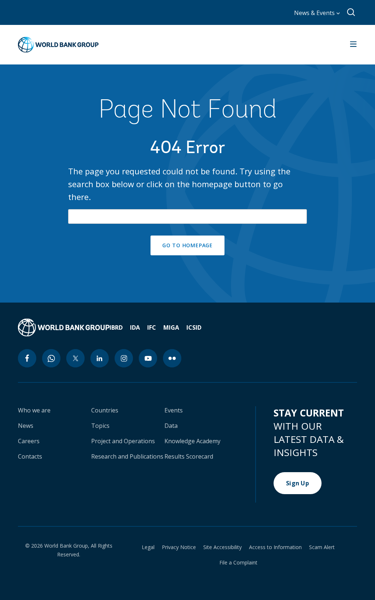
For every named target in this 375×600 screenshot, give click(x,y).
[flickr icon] (172, 358)
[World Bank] (63, 327)
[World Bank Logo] (58, 45)
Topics (100, 426)
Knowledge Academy (192, 441)
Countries (104, 410)
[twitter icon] (75, 358)
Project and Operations (123, 441)
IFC (151, 327)
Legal (148, 547)
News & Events (315, 13)
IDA (135, 327)
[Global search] (351, 12)
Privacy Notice (179, 547)
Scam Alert (322, 547)
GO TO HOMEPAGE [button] (187, 245)
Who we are (34, 410)
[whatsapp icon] (51, 358)
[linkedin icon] (99, 358)
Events (173, 410)
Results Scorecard (188, 456)
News (25, 426)
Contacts (30, 456)
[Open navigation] (353, 45)
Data (171, 426)
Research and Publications (127, 456)
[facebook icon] (27, 358)
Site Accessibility (222, 547)
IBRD (116, 327)
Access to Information (275, 547)
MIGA (171, 327)
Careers (29, 441)
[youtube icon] (148, 358)
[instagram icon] (124, 358)
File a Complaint (238, 563)
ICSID (193, 327)
